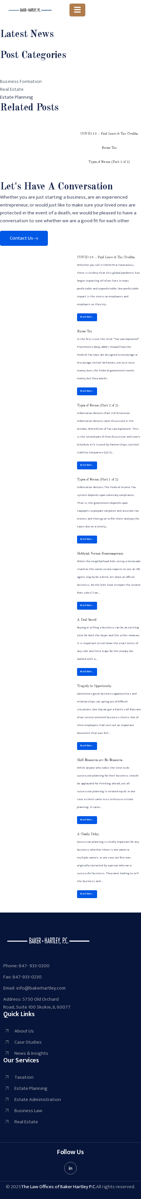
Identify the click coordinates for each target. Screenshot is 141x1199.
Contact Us (21, 238)
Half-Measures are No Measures (99, 760)
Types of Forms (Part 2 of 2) (109, 162)
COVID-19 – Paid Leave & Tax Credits (109, 133)
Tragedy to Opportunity (94, 686)
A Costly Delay (88, 834)
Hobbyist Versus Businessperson (100, 553)
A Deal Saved (86, 619)
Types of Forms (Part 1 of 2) (97, 479)
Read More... (87, 317)
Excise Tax (109, 147)
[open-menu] (77, 10)
